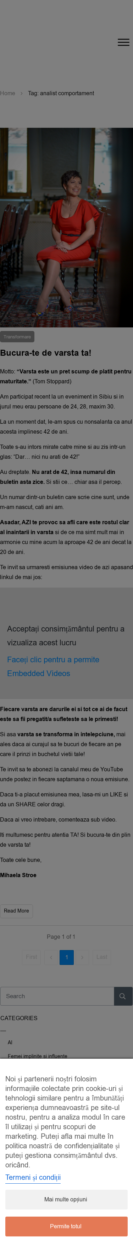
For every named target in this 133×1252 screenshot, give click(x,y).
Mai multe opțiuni (65, 1200)
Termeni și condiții (33, 1177)
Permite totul (66, 1226)
